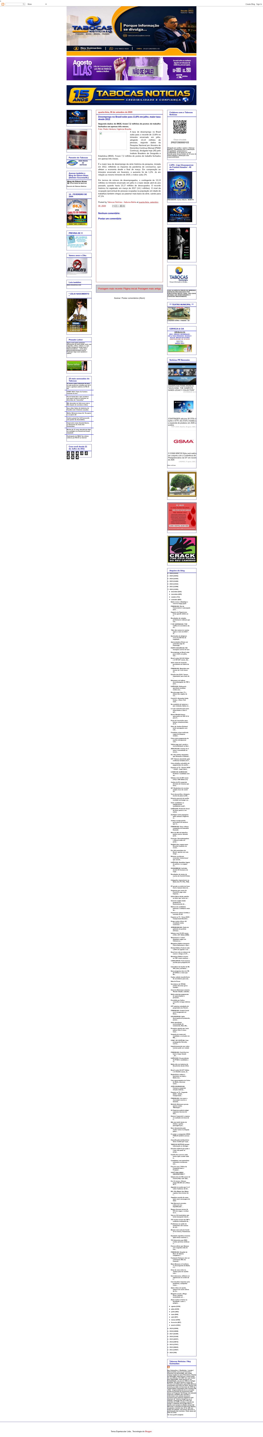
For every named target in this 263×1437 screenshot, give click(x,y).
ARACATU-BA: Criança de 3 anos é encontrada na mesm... (180, 750)
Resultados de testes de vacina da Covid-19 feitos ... (180, 876)
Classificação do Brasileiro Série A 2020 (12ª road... (180, 1140)
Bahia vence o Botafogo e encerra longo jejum (179, 602)
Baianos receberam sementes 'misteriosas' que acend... (179, 858)
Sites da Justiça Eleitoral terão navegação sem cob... (179, 728)
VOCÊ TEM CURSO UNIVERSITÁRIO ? (178, 1173)
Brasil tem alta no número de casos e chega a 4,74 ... (180, 953)
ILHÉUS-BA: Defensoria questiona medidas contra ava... (178, 688)
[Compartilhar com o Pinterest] (123, 206)
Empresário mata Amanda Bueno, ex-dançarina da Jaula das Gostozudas (78, 424)
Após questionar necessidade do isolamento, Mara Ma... (179, 1024)
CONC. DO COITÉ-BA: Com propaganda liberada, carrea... (179, 1042)
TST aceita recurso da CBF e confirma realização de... (180, 1220)
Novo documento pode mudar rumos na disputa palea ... (180, 1129)
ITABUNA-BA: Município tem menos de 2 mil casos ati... (180, 670)
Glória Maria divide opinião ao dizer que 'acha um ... (180, 897)
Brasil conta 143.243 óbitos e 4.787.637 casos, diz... (180, 659)
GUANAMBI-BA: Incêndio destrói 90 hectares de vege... (179, 870)
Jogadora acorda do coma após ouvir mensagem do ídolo (180, 1199)
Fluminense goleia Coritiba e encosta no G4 (180, 913)
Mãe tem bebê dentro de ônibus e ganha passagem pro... (179, 1123)
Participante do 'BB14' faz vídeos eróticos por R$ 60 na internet (78, 436)
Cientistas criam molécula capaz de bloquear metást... (179, 734)
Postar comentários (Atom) (133, 298)
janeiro (173, 1325)
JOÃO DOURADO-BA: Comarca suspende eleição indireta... (178, 1088)
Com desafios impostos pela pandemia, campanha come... (180, 1283)
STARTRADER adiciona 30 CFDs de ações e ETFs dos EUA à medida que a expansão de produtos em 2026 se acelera (183, 422)
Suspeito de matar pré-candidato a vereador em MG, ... (180, 1036)
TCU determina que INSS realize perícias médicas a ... (180, 1241)
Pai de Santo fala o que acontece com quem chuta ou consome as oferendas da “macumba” (78, 398)
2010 (171, 1352)
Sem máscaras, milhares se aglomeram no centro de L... (180, 1277)
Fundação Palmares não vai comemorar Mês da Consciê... (180, 1259)
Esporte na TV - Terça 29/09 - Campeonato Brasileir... (180, 917)
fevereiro (174, 1322)
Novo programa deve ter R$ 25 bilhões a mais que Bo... (180, 972)
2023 (171, 581)
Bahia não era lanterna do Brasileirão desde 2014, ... (180, 1065)
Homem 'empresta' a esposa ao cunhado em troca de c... (180, 1117)
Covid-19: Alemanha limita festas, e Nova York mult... (179, 700)
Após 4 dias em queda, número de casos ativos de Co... (180, 1289)
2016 (171, 1336)
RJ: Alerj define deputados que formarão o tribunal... (180, 755)
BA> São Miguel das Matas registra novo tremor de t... (180, 1193)
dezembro (174, 591)
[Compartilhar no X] (118, 206)
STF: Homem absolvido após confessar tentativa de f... (180, 759)
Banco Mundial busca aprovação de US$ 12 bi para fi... (180, 716)
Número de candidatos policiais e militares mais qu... (180, 908)
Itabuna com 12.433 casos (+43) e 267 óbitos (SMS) (180, 934)
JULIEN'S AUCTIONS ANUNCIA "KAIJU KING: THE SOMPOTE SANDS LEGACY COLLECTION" (181, 388)
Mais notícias (171, 465)
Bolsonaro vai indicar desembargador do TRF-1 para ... (180, 682)
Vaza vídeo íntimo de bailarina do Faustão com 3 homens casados (78, 409)
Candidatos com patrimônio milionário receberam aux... (180, 1162)
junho (173, 1311)
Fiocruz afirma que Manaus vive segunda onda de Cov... (180, 1247)
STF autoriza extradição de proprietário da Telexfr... (180, 1007)
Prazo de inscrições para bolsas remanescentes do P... (179, 722)
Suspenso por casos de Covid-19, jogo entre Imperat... (179, 892)
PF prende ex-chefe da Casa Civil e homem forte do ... (180, 887)
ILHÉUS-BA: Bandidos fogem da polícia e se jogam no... (180, 864)
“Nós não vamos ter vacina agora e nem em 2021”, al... (180, 631)
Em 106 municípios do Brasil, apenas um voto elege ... (179, 852)
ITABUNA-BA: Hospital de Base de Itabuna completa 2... (179, 1253)
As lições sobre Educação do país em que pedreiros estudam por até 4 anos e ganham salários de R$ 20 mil (79, 386)
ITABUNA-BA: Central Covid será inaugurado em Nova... (180, 1012)
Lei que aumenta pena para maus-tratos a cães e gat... (180, 710)
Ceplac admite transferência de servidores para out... (180, 977)
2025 (171, 576)
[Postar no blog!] (116, 206)
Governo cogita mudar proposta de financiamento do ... (178, 902)
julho (173, 1309)
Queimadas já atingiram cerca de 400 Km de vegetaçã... (179, 637)
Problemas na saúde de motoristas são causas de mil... (179, 1225)
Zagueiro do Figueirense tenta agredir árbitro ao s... (179, 613)
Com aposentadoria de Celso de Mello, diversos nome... (180, 1082)
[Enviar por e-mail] (113, 206)
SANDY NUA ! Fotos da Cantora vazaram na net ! (77, 392)
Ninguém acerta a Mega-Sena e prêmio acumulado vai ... (179, 1295)
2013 (171, 1344)
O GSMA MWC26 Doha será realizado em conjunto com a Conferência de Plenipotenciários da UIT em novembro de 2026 (183, 456)
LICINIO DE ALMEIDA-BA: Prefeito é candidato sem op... (180, 773)
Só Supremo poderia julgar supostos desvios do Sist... (180, 1112)
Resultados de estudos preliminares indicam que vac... (180, 619)
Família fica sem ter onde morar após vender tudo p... (180, 1156)
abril (173, 1317)
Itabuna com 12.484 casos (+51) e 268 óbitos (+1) (179, 778)
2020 (171, 589)
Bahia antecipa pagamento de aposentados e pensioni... (180, 996)
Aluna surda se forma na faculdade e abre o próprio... (179, 1301)
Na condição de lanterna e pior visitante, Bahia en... (180, 705)
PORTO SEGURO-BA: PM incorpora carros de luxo (180, 648)
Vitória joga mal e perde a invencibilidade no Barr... (180, 745)
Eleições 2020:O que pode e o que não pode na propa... (180, 1150)
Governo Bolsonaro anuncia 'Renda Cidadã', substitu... (180, 990)
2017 (171, 1334)
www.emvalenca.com (74, 285)
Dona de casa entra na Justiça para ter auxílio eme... (179, 1271)
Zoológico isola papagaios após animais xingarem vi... (180, 816)
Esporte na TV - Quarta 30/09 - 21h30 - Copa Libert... (180, 768)
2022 (171, 584)
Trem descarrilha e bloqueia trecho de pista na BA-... (180, 795)
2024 (171, 578)
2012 (171, 1347)
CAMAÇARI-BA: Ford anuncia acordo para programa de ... (180, 962)
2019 (171, 1328)
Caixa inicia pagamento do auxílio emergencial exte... (180, 740)
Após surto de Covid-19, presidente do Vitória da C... (180, 664)
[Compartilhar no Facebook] (121, 206)
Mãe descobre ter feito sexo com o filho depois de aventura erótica (78, 404)
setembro (174, 599)
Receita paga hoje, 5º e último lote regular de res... (179, 694)
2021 (171, 586)
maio (173, 1314)
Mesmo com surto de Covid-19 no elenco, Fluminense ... (180, 1231)
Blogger (148, 1431)
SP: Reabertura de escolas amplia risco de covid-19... (180, 789)
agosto (173, 1306)
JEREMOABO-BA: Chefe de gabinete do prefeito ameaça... (180, 929)
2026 (171, 573)
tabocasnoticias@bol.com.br (76, 350)
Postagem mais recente (110, 288)
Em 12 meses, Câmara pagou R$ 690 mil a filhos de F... (180, 1182)
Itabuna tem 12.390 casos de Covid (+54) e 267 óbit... (180, 1177)
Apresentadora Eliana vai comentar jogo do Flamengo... (179, 643)
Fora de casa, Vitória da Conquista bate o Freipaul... (179, 1168)
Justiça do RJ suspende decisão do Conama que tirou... (180, 783)
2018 (171, 1331)
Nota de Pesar (175, 981)
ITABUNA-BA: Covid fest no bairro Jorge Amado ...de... (180, 1054)
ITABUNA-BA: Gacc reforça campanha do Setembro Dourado (180, 828)
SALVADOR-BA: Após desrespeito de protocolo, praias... (180, 1018)
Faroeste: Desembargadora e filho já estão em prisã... (180, 840)
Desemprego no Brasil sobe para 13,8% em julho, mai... (180, 654)
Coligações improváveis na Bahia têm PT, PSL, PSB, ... (180, 881)
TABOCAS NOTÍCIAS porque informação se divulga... (180, 1145)
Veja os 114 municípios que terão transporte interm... (180, 1216)
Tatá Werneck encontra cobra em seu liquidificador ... (178, 1205)
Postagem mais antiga (149, 288)
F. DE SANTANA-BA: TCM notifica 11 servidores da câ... (180, 625)
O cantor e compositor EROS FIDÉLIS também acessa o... (180, 1135)
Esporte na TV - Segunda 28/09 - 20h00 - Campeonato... (179, 1094)
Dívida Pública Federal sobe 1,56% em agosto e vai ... (180, 948)
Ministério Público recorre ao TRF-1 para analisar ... (180, 957)
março (173, 1320)
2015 (171, 1339)
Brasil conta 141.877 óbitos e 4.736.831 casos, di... (180, 1071)
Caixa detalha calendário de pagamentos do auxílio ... (180, 764)
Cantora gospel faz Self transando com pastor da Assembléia (78, 418)
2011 (171, 1350)
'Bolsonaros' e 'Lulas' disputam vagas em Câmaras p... (178, 939)
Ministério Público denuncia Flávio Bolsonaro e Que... (180, 944)
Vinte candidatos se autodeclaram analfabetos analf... (178, 804)
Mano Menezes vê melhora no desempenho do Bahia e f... (180, 1265)
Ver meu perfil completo (175, 1414)
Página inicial (130, 288)
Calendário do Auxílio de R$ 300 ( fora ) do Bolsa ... (180, 967)
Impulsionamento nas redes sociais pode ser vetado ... (180, 1048)
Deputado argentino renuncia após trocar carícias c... (180, 1236)
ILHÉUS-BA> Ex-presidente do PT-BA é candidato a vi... (180, 1059)
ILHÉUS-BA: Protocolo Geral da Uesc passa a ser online (180, 810)
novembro (174, 594)
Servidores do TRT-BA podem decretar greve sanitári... (179, 985)
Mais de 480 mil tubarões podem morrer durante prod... (179, 834)
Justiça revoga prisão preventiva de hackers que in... (179, 822)
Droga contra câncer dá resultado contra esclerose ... (179, 923)
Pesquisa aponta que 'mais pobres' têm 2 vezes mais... (180, 1030)
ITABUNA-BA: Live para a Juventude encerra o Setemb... (179, 1100)
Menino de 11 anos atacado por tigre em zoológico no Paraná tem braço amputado (79, 431)
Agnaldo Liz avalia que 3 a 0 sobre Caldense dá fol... (180, 1188)
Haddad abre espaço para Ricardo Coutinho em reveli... (179, 846)
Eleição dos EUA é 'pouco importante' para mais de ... (180, 676)
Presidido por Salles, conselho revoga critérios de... (180, 1001)
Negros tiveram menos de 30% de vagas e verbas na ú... (180, 1211)
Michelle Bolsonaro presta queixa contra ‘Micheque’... (179, 1105)
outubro (174, 597)
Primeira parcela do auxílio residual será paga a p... (180, 799)
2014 (171, 1342)
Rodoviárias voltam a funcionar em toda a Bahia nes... (178, 1076)
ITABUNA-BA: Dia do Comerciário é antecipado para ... (180, 608)
